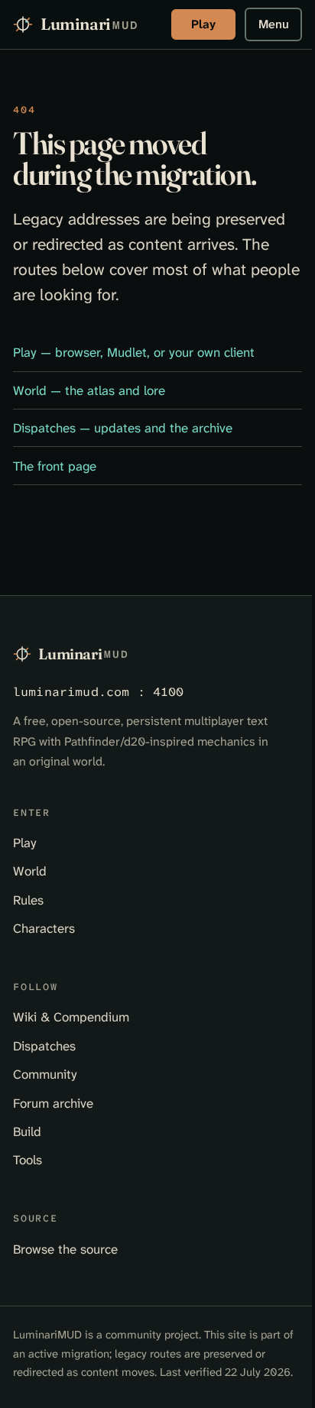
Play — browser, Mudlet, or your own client (134, 352)
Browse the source (65, 1249)
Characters (44, 928)
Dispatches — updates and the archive (122, 427)
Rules (28, 900)
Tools (27, 1159)
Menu (273, 24)
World (30, 871)
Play (203, 24)
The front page (54, 466)
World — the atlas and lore (89, 390)
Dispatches (44, 1045)
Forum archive (53, 1103)
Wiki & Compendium (71, 1016)
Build (27, 1131)
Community (45, 1074)
